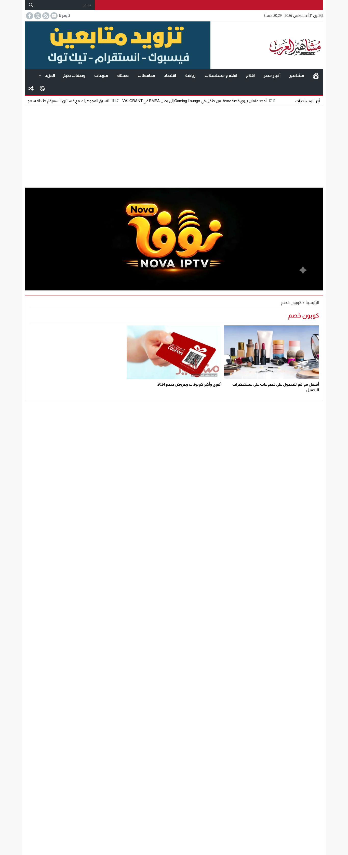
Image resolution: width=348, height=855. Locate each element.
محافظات (146, 75)
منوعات (101, 75)
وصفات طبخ (74, 75)
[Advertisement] (174, 145)
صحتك (123, 75)
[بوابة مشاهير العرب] (266, 45)
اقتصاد (170, 75)
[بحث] (31, 5)
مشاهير (296, 75)
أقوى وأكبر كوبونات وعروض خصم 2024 (189, 384)
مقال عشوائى (31, 88)
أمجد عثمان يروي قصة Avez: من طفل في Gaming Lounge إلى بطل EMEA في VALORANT (218, 101)
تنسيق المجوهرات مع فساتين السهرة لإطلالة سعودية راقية (85, 101)
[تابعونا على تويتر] (37, 15)
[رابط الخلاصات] (45, 15)
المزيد (50, 75)
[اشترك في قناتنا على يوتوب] (53, 15)
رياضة (190, 75)
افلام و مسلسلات (221, 75)
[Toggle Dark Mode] (42, 88)
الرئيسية (316, 75)
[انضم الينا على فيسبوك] (29, 15)
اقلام (250, 75)
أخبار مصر (272, 75)
